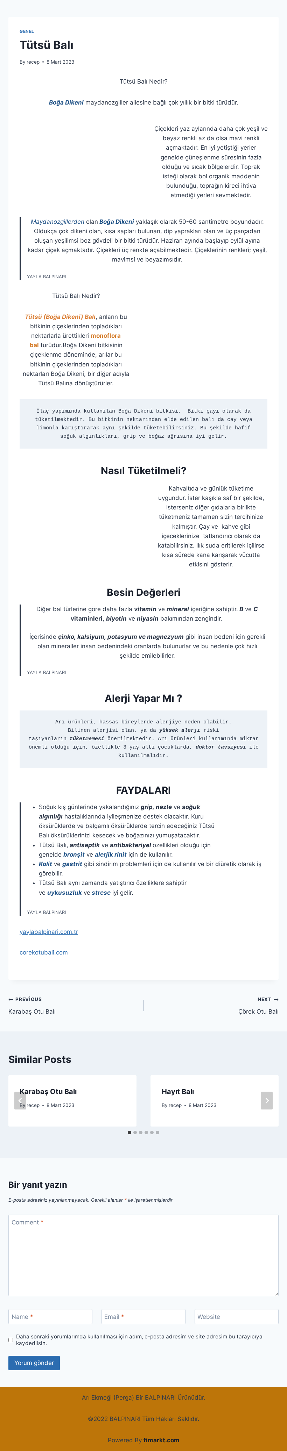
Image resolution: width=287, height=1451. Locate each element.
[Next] (267, 1101)
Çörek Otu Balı (258, 1005)
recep (33, 62)
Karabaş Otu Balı (32, 1005)
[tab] (129, 1132)
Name (22, 1316)
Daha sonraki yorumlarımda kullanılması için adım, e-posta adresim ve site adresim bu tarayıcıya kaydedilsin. (139, 1340)
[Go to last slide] (20, 1101)
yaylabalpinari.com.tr (49, 931)
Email (114, 1316)
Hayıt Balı (178, 1091)
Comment (28, 1222)
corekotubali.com (44, 952)
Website (208, 1316)
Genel (27, 31)
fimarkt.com (162, 1440)
